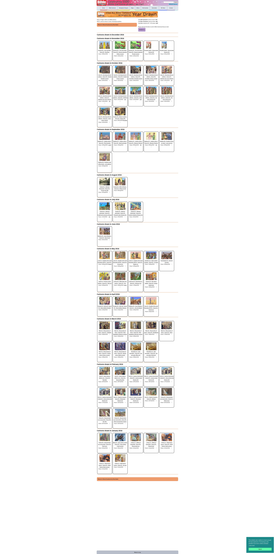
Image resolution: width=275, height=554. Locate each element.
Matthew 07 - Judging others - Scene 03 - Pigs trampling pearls (104, 143)
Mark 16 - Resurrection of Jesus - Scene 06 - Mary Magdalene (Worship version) (135, 332)
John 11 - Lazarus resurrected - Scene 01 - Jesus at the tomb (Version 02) (167, 378)
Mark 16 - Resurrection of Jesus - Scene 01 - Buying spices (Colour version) (105, 353)
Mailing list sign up (173, 4)
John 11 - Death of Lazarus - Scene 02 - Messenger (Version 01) (135, 399)
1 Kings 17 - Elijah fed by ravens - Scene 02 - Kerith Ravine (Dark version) (105, 465)
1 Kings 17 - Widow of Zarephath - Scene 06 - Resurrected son (135, 444)
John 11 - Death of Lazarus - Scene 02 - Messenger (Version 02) (120, 399)
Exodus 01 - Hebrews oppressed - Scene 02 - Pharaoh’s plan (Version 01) (120, 213)
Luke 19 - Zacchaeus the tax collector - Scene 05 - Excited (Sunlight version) (104, 76)
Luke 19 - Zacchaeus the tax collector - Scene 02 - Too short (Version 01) (166, 97)
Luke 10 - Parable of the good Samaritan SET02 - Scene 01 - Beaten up (136, 262)
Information (154, 8)
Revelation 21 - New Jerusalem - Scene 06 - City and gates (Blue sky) (135, 353)
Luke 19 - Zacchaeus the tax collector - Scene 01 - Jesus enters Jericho (104, 118)
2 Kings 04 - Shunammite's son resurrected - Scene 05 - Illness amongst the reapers (120, 419)
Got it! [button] (260, 549)
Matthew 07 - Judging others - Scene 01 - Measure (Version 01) (151, 143)
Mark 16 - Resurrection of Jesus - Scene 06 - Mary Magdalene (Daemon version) (120, 332)
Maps (132, 8)
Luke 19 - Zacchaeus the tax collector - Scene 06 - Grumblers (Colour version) (151, 76)
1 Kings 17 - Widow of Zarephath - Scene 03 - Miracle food (151, 444)
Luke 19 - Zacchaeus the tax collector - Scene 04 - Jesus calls (135, 97)
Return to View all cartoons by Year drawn (108, 24)
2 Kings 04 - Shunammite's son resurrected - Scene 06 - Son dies (104, 419)
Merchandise (145, 8)
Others (138, 8)
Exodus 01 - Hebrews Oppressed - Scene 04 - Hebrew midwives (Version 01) (136, 213)
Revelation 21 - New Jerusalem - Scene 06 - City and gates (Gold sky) (151, 353)
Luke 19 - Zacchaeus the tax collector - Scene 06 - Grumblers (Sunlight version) (135, 76)
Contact (171, 8)
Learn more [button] (252, 545)
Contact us (142, 29)
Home (103, 8)
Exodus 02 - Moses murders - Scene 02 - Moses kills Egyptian (120, 118)
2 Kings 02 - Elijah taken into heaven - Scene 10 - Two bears (120, 283)
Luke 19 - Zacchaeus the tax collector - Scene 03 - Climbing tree (120, 97)
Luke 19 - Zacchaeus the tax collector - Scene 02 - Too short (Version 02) (151, 97)
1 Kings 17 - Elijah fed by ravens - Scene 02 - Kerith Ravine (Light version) (167, 444)
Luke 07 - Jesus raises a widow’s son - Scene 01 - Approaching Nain (120, 378)
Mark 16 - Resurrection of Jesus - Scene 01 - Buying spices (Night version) (120, 353)
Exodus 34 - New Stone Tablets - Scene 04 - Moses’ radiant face (151, 283)
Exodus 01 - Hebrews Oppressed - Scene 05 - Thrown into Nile (104, 188)
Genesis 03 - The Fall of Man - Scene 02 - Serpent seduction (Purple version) (136, 52)
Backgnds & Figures (123, 8)
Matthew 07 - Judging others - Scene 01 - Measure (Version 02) (136, 143)
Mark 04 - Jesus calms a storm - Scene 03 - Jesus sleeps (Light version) (120, 444)
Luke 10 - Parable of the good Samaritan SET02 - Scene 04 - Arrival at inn (120, 262)
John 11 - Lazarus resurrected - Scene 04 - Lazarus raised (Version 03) (136, 378)
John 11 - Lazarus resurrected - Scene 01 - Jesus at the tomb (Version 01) (105, 399)
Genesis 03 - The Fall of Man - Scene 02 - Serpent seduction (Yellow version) (120, 52)
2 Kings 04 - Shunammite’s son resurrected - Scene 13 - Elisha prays (166, 399)
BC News (163, 8)
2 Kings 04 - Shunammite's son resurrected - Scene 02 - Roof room (104, 444)
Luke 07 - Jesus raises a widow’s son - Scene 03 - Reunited (104, 378)
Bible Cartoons (112, 8)
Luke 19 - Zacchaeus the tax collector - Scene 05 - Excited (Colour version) (120, 76)
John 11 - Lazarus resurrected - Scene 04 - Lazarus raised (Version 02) (151, 378)
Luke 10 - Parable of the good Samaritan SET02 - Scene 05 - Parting (105, 262)
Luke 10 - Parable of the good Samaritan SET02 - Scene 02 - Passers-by (151, 308)
